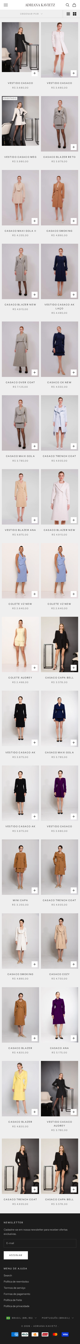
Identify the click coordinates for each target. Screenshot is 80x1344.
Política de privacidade (16, 1306)
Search (8, 1275)
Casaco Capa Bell (59, 677)
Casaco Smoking (60, 230)
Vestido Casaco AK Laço (59, 306)
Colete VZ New (20, 604)
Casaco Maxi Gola (20, 456)
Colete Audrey (20, 677)
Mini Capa (20, 900)
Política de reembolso (16, 1281)
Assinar (16, 1255)
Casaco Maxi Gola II (20, 230)
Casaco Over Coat (20, 382)
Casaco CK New (59, 382)
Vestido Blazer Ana (20, 530)
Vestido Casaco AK (20, 752)
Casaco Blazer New (20, 304)
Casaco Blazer (20, 1048)
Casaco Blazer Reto (59, 157)
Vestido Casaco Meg (20, 157)
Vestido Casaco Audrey (59, 1123)
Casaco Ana (59, 1048)
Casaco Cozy (59, 974)
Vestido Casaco (20, 83)
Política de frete (13, 1300)
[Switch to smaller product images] (74, 14)
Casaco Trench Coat (59, 456)
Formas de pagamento (17, 1294)
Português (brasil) (56, 1318)
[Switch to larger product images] (68, 14)
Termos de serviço (14, 1287)
